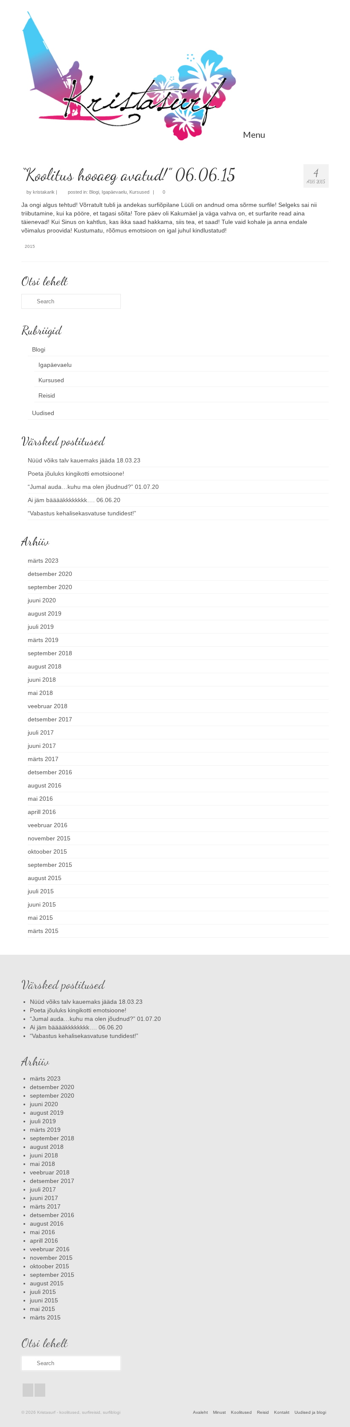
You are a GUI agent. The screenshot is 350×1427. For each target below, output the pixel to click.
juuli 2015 (41, 891)
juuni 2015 (42, 904)
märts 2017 (43, 759)
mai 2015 (40, 917)
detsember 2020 (50, 573)
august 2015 (44, 878)
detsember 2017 (50, 719)
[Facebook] (28, 1390)
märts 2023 (43, 560)
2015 (30, 246)
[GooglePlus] (40, 1390)
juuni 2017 (42, 745)
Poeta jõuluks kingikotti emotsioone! (76, 473)
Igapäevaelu (114, 192)
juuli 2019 (41, 626)
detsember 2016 (50, 772)
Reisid (46, 395)
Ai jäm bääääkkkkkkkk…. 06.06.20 (74, 500)
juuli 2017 (41, 732)
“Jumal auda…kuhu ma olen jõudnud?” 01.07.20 (93, 486)
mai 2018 (40, 692)
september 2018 (50, 653)
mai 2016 (40, 798)
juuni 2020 (42, 600)
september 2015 (50, 864)
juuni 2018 (42, 679)
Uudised (43, 413)
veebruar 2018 (47, 706)
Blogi (94, 192)
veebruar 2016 (47, 825)
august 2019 (44, 613)
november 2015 (49, 838)
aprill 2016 (42, 811)
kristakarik (44, 192)
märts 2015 (43, 930)
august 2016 (44, 785)
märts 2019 (43, 639)
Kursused (139, 192)
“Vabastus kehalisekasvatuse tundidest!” (82, 513)
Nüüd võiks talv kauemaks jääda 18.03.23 (84, 460)
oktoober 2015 (47, 851)
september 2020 (50, 587)
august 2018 (44, 666)
